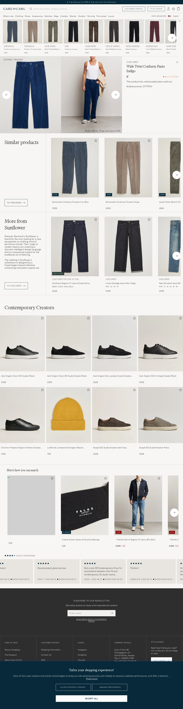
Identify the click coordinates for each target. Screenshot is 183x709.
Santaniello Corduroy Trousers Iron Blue (70, 202)
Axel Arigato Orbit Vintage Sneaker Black (157, 376)
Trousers (18, 60)
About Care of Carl (13, 660)
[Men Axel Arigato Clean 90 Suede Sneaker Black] (68, 343)
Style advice (156, 9)
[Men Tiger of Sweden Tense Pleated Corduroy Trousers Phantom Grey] (114, 31)
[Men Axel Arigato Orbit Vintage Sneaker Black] (160, 343)
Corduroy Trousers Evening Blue (71, 49)
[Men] (31, 505)
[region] (91, 571)
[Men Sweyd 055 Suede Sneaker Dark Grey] (114, 415)
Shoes (27, 16)
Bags (56, 16)
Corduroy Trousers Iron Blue (12, 49)
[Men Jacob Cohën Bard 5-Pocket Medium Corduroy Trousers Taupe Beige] (53, 31)
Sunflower (132, 62)
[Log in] (168, 9)
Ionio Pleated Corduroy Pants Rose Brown (153, 49)
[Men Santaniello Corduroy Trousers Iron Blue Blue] (12, 31)
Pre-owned (101, 16)
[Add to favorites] (95, 141)
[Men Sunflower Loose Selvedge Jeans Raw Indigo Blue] (128, 246)
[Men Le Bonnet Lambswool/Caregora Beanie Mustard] (68, 415)
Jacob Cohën (50, 46)
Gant (67, 46)
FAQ (43, 660)
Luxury (111, 16)
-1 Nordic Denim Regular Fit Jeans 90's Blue (135, 539)
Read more (92, 678)
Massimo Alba (152, 46)
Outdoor (82, 16)
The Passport (11, 655)
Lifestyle (64, 16)
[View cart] (178, 9)
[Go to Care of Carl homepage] (14, 9)
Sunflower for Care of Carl (65, 279)
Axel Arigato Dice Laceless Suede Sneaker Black (112, 376)
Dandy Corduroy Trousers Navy (131, 49)
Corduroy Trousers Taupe (32, 49)
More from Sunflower (16, 224)
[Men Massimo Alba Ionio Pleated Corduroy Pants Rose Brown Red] (154, 31)
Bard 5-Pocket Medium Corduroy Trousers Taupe (53, 49)
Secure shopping (12, 649)
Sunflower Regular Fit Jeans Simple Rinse (71, 283)
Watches (48, 16)
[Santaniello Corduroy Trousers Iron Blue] (75, 199)
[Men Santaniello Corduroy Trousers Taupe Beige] (32, 31)
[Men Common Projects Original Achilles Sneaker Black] (22, 415)
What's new (8, 16)
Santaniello (9, 46)
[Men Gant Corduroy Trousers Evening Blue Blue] (73, 31)
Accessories (37, 16)
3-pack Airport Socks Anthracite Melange (80, 539)
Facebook (82, 655)
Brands (73, 16)
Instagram (82, 649)
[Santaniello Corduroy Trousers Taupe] (128, 199)
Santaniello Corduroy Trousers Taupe (122, 202)
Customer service (134, 9)
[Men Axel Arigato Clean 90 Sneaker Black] (22, 343)
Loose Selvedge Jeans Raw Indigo (121, 283)
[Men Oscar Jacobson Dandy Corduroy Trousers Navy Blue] (134, 31)
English (176, 16)
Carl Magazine (159, 16)
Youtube (81, 660)
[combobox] (176, 16)
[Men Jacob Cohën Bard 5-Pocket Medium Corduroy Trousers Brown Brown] (93, 31)
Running (91, 16)
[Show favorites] (173, 8)
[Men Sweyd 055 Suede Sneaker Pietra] (160, 415)
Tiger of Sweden (113, 46)
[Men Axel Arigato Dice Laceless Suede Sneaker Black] (114, 343)
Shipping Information (50, 649)
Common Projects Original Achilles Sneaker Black (21, 447)
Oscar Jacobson (132, 46)
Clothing (19, 16)
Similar (22, 142)
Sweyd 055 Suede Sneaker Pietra (154, 447)
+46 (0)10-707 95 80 (127, 661)
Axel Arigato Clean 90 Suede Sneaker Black (67, 376)
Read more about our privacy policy (91, 620)
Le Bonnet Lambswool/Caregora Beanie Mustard (65, 447)
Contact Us (46, 655)
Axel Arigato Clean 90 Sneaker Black (17, 376)
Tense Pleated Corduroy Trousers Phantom (113, 49)
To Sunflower (14, 286)
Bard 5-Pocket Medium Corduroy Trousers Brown (92, 49)
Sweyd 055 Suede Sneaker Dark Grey (110, 447)
